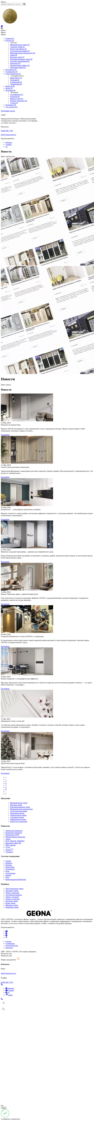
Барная (8, 875)
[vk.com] (6, 933)
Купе (7, 871)
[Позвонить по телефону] (2, 984)
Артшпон (9, 852)
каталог (8, 941)
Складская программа (18, 811)
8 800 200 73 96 (7, 131)
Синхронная (10, 873)
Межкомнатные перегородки (21, 809)
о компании (10, 943)
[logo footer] (26, 915)
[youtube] (7, 931)
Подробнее (5, 435)
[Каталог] (2, 26)
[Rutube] (6, 937)
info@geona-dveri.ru (8, 135)
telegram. (9, 142)
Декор (9, 850)
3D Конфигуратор (8, 111)
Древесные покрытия (14, 831)
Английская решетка (14, 895)
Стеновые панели (17, 817)
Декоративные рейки (18, 815)
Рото (7, 877)
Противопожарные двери (20, 807)
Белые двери (10, 903)
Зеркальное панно (17, 813)
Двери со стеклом (12, 899)
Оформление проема (18, 819)
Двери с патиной (12, 897)
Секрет (8, 861)
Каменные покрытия (14, 833)
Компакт (9, 863)
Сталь (8, 847)
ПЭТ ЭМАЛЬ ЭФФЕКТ (15, 841)
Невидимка (10, 867)
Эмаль (8, 839)
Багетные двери (12, 901)
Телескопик (10, 869)
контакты (9, 948)
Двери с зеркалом (12, 893)
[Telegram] (6, 935)
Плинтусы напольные (18, 821)
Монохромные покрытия (15, 837)
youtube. (9, 145)
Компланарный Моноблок (16, 879)
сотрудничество (12, 946)
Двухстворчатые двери (14, 889)
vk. (7, 147)
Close (4, 1108)
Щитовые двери (12, 905)
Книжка (9, 865)
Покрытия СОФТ (12, 835)
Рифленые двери (12, 907)
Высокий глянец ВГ (13, 843)
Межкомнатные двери (18, 803)
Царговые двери (12, 891)
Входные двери (16, 805)
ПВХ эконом (11, 845)
